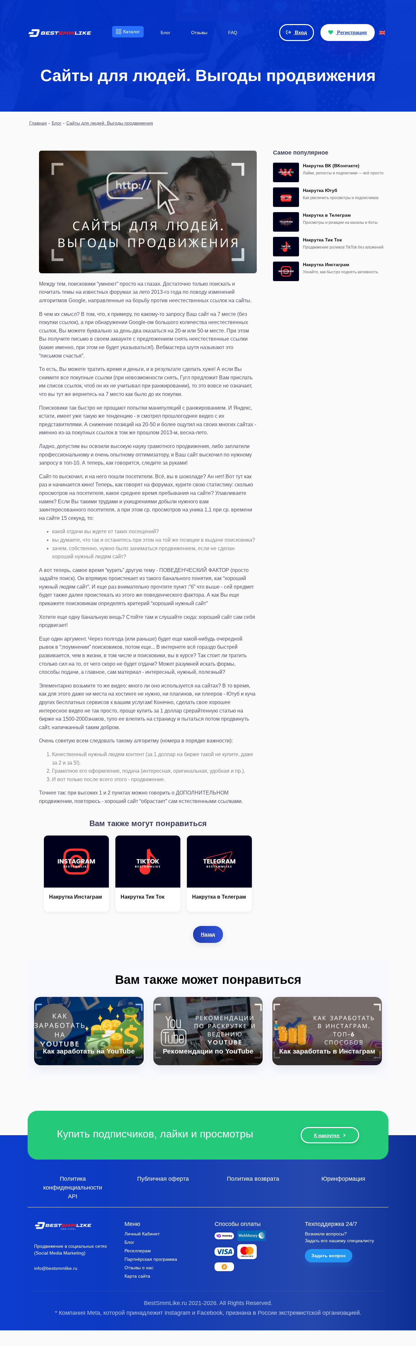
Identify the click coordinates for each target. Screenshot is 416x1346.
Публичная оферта (163, 1178)
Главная (38, 123)
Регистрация (351, 32)
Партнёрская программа (150, 1259)
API (72, 1196)
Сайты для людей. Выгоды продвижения (109, 123)
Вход (300, 32)
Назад (208, 934)
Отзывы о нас (138, 1267)
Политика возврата (253, 1178)
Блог (56, 123)
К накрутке (327, 1135)
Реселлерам (137, 1250)
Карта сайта (137, 1276)
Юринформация (343, 1178)
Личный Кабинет (142, 1233)
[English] (382, 32)
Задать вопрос (328, 1255)
